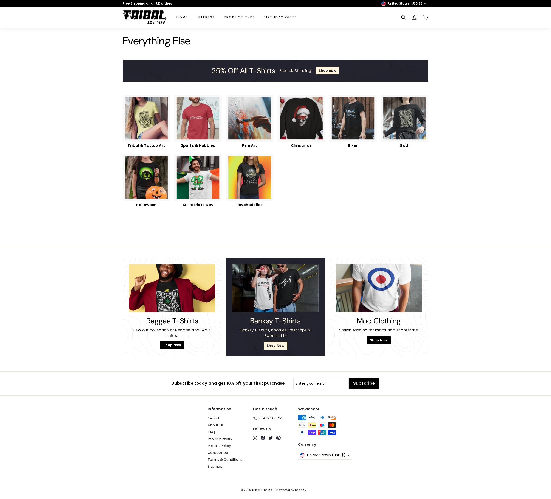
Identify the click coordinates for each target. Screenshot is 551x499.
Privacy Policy (220, 438)
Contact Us (218, 452)
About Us (216, 425)
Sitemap (215, 466)
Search (214, 418)
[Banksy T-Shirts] (275, 288)
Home (182, 17)
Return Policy (219, 445)
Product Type (239, 17)
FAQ (211, 432)
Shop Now (172, 345)
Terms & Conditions (225, 459)
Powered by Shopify (291, 490)
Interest (206, 17)
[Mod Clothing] (379, 288)
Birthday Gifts (280, 17)
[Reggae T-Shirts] (172, 288)
